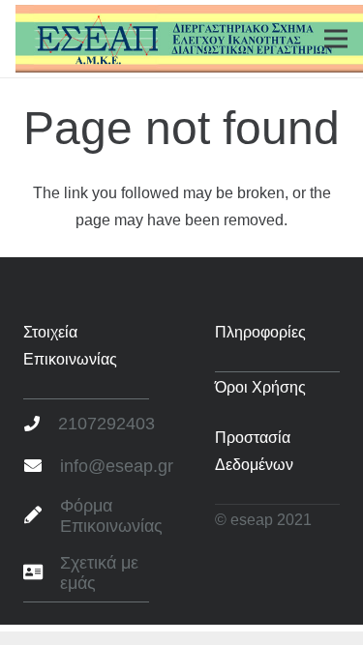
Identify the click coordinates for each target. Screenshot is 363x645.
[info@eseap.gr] (41, 467)
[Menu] (336, 39)
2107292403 (106, 423)
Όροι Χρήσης (260, 387)
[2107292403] (40, 424)
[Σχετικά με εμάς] (41, 573)
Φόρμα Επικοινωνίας (111, 516)
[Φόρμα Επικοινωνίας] (41, 516)
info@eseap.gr (116, 466)
